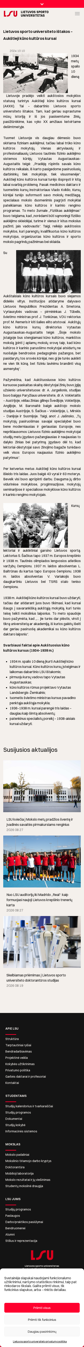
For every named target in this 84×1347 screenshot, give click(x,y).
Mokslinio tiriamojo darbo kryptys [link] (28, 1161)
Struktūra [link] (12, 1039)
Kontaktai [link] (12, 1083)
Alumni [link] (10, 1234)
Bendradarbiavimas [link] (18, 1051)
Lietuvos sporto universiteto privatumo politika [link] (40, 1341)
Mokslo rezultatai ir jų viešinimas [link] (27, 1180)
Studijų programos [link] (18, 1112)
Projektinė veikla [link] (16, 1058)
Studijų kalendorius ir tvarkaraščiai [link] (29, 1106)
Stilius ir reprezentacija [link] (21, 1241)
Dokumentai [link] (13, 1119)
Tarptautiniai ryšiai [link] (18, 1045)
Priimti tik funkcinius (42, 1320)
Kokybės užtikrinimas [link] (20, 1064)
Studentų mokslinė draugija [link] (24, 1186)
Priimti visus (42, 1308)
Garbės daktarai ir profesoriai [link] (25, 1077)
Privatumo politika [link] (17, 1070)
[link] (7, 14)
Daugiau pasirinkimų (42, 1331)
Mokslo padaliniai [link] (17, 1155)
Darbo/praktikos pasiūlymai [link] (24, 1222)
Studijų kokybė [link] (15, 1125)
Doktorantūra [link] (15, 1167)
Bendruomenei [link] (15, 1228)
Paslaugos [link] (12, 1216)
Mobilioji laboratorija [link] (19, 1173)
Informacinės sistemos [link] (21, 1131)
